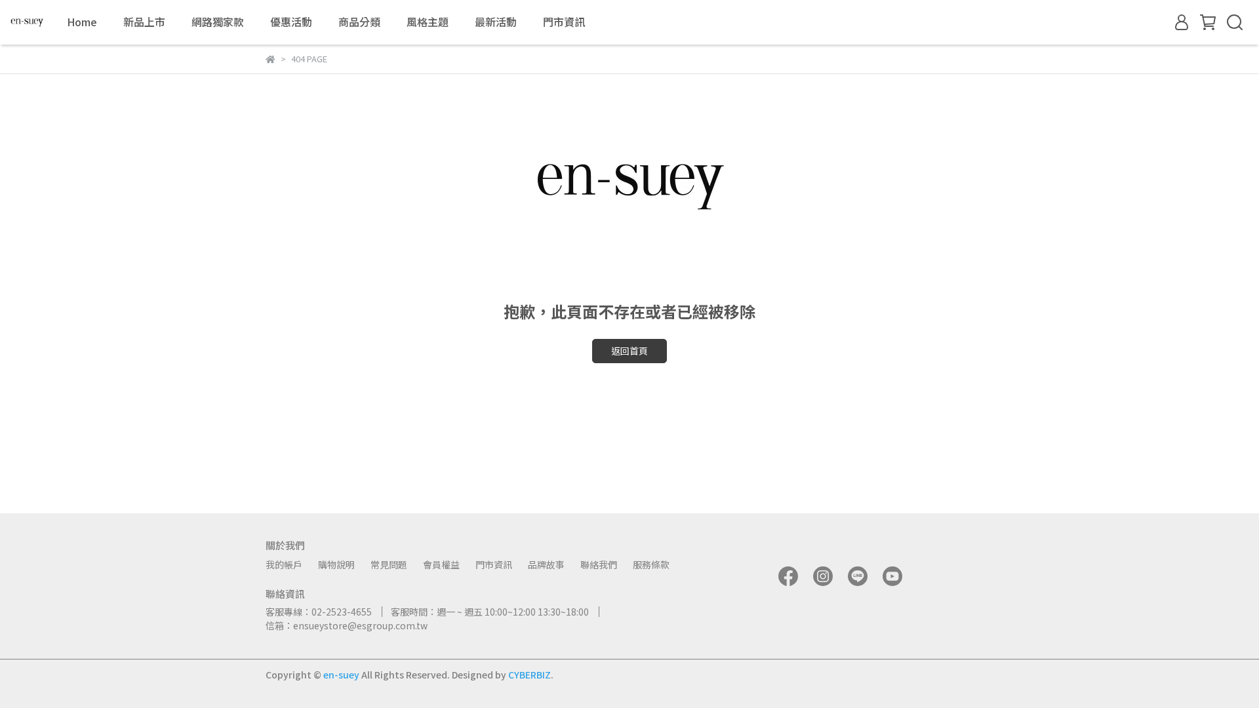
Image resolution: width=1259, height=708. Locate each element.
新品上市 (144, 21)
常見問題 (388, 564)
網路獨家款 (217, 21)
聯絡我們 (598, 564)
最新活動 (496, 21)
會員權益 (441, 564)
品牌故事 (546, 564)
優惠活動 (291, 21)
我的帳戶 (284, 564)
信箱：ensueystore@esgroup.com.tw (347, 625)
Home (82, 21)
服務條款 (651, 564)
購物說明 (336, 564)
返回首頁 (629, 350)
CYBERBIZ (529, 674)
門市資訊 (564, 21)
